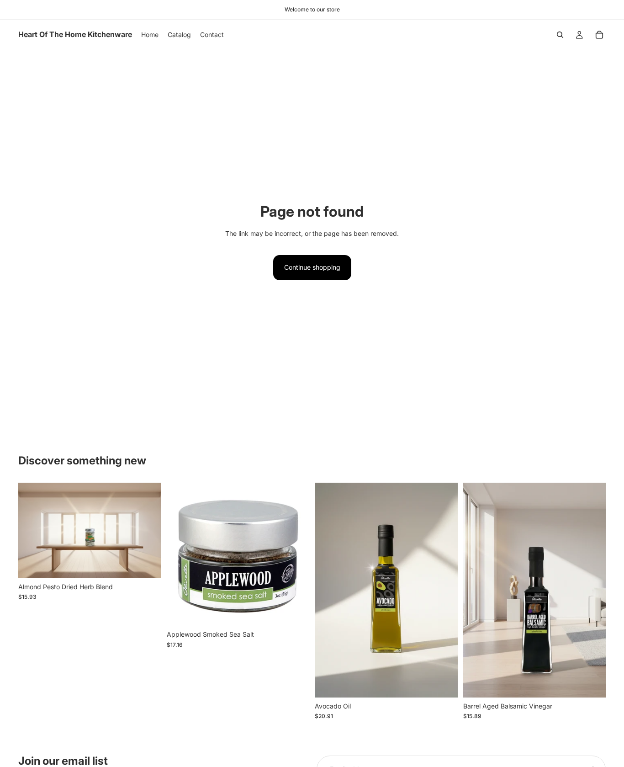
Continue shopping (312, 267)
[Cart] (599, 35)
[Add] (147, 564)
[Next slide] (444, 590)
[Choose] (443, 683)
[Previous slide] (328, 590)
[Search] (560, 35)
